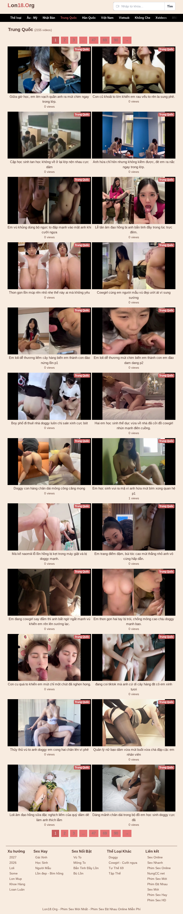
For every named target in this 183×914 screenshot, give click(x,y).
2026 (13, 862)
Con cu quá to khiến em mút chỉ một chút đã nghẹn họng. (49, 684)
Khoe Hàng (17, 884)
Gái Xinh (41, 857)
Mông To (79, 862)
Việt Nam (107, 17)
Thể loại (15, 17)
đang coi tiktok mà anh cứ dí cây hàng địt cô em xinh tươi (133, 686)
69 (105, 40)
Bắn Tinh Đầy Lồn (86, 868)
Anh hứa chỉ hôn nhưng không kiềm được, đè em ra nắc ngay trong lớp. (134, 164)
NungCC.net (156, 873)
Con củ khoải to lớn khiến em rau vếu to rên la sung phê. (134, 96)
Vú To (77, 857)
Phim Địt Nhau (157, 884)
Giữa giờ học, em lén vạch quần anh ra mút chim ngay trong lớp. (49, 99)
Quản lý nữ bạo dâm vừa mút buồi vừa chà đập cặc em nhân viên (133, 752)
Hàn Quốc (89, 17)
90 (116, 40)
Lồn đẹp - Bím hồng (49, 873)
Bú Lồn (78, 873)
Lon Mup (15, 879)
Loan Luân (17, 889)
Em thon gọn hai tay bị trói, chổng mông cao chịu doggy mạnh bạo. (134, 621)
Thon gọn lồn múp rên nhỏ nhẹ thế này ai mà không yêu (49, 292)
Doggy (113, 857)
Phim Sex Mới (157, 879)
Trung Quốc (68, 17)
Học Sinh (41, 862)
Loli (11, 868)
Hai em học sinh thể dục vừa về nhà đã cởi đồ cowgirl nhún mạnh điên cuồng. (134, 425)
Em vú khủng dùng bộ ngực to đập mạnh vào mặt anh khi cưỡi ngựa (49, 229)
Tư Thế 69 (116, 868)
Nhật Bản (49, 17)
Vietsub (124, 17)
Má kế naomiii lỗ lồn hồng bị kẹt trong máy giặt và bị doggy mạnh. (49, 556)
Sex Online (155, 857)
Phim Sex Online (159, 868)
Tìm (170, 6)
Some (13, 873)
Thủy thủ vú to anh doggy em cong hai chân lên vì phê (49, 749)
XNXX (176, 17)
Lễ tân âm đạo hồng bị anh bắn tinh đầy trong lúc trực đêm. (133, 229)
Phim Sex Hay (157, 895)
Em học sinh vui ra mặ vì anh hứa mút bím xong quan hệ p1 (133, 490)
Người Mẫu (43, 868)
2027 (13, 857)
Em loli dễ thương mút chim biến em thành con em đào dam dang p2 (134, 360)
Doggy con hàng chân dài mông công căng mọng (49, 488)
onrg (21, 5)
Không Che (142, 17)
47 (94, 40)
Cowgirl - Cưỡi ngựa (123, 862)
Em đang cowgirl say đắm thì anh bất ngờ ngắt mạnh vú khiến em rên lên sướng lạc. (49, 621)
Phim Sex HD (156, 900)
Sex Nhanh (155, 862)
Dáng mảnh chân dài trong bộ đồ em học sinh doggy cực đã (133, 817)
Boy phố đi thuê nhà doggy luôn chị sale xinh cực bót (49, 423)
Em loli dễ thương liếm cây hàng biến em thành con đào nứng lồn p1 (49, 360)
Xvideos (161, 17)
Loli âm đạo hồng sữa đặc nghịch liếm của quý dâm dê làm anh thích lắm (49, 817)
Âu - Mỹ (32, 17)
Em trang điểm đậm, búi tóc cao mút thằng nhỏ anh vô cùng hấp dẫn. (133, 556)
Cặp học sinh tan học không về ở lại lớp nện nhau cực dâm (49, 164)
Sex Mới (153, 889)
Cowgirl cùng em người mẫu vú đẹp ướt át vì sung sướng (134, 295)
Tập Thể (115, 873)
